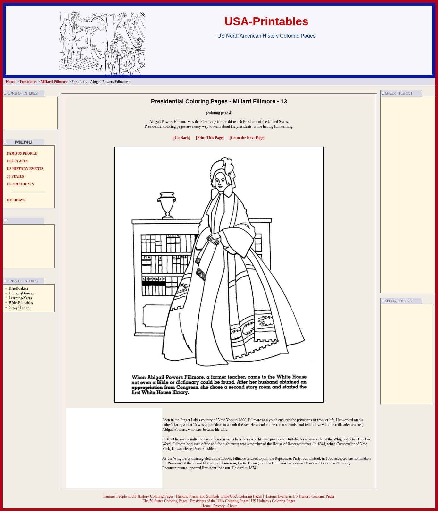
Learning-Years (20, 298)
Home (206, 506)
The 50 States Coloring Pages (166, 501)
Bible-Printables (21, 303)
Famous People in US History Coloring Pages (138, 496)
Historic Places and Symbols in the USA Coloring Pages (219, 496)
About (232, 506)
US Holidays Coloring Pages (273, 501)
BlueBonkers (19, 288)
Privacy (219, 506)
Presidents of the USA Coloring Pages (219, 501)
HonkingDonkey (21, 293)
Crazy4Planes (19, 307)
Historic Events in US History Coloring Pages (300, 496)
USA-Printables (266, 21)
